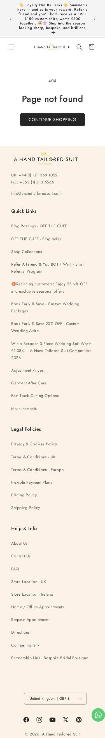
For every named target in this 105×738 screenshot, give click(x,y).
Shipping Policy (25, 507)
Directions (20, 632)
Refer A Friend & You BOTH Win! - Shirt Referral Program (47, 267)
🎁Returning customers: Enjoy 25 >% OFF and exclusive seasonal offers (49, 287)
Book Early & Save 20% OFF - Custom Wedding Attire (45, 327)
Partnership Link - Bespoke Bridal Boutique (49, 658)
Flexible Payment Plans (31, 482)
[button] (11, 47)
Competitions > (25, 645)
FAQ (15, 569)
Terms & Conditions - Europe (37, 469)
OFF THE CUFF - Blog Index (36, 239)
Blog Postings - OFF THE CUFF (39, 226)
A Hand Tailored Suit (61, 734)
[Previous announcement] (10, 19)
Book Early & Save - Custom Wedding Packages (45, 307)
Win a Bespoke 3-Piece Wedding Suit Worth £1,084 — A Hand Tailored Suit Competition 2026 (51, 350)
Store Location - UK (28, 581)
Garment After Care (29, 383)
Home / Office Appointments (37, 607)
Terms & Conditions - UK (33, 457)
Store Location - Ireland (32, 594)
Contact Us (21, 556)
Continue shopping (52, 119)
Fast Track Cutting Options (35, 395)
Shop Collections (26, 251)
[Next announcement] (94, 19)
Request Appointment (30, 619)
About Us (19, 543)
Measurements (24, 408)
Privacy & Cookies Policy (34, 444)
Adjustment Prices (27, 370)
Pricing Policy (24, 495)
